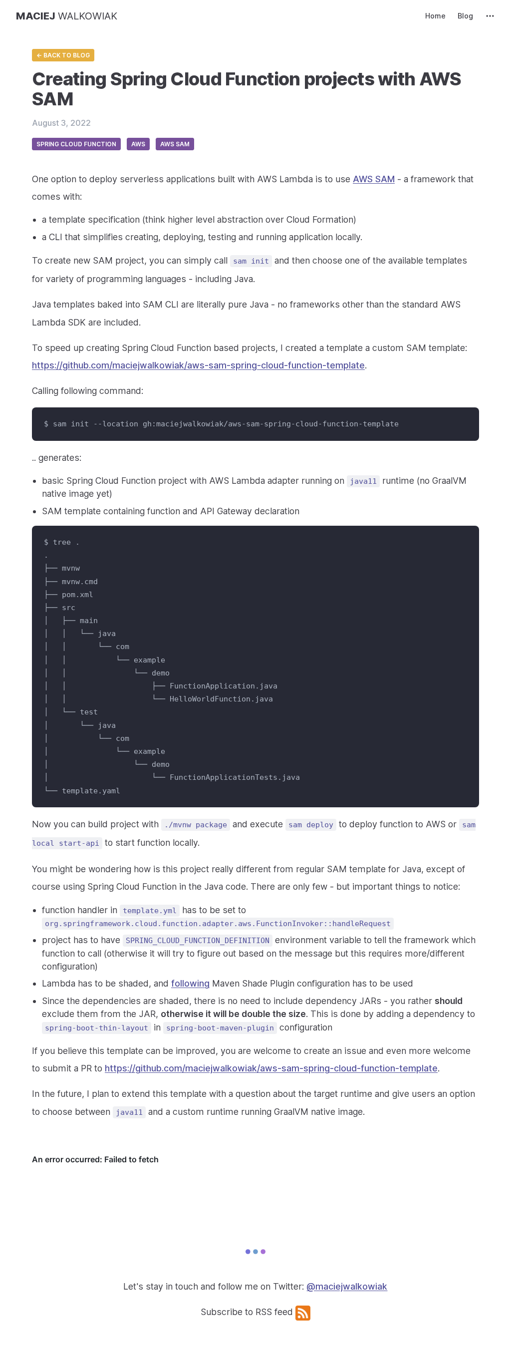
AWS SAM (374, 179)
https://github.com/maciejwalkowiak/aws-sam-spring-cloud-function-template (198, 365)
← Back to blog (63, 55)
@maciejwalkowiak (346, 1286)
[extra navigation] (490, 16)
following (190, 983)
